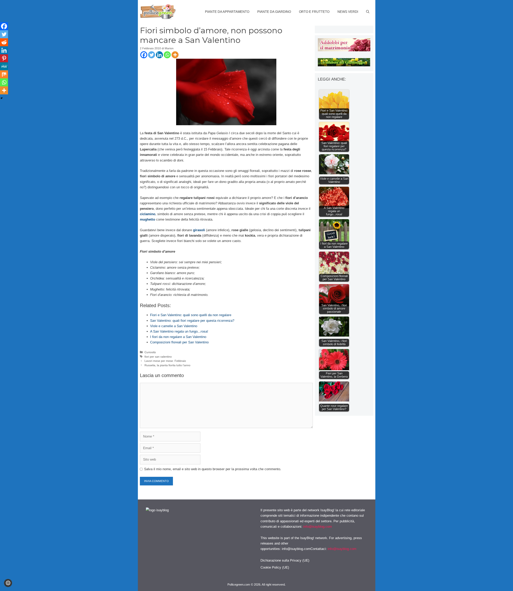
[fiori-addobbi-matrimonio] (344, 50)
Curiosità (150, 352)
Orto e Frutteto (314, 11)
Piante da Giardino (274, 11)
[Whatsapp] (167, 54)
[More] (175, 54)
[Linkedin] (159, 54)
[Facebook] (143, 54)
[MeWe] (4, 66)
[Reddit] (4, 42)
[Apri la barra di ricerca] (367, 12)
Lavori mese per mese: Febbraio (165, 360)
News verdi (347, 11)
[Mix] (4, 74)
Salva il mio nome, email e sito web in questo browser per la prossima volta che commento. (212, 469)
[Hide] (1, 98)
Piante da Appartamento (227, 11)
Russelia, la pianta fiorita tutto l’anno (167, 365)
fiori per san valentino (158, 356)
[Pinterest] (4, 58)
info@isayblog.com (317, 526)
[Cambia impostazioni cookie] (8, 583)
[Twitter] (151, 54)
